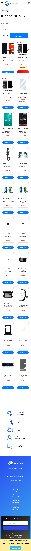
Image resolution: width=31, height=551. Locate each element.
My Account (15, 489)
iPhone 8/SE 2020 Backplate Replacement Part (23, 375)
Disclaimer (15, 509)
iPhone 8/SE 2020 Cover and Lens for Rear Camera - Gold (8, 270)
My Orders (15, 491)
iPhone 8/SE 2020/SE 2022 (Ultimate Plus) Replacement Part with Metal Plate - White (8, 95)
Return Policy (15, 505)
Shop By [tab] (5, 11)
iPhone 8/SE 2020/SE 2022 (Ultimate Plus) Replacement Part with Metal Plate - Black (23, 59)
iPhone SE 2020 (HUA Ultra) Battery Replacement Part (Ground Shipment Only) (23, 130)
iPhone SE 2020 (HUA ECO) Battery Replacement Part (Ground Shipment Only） (8, 130)
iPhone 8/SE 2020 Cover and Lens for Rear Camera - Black (8, 235)
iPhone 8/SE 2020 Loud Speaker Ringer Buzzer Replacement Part (23, 270)
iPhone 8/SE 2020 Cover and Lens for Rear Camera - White (23, 235)
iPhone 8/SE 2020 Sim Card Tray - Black (8, 339)
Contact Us (15, 502)
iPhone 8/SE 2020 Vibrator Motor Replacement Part (8, 375)
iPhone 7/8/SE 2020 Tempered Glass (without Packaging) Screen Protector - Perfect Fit (23, 95)
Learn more (21, 544)
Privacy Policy (15, 512)
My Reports (15, 494)
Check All (6, 35)
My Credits (15, 496)
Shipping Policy (15, 507)
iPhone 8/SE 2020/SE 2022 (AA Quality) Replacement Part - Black (8, 59)
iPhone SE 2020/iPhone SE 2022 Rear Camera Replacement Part (23, 165)
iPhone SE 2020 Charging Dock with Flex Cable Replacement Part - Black (8, 200)
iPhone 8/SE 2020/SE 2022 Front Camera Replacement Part (8, 165)
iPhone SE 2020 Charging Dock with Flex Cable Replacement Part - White (23, 200)
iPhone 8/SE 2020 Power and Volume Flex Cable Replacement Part (23, 305)
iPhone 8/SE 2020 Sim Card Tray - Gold (23, 339)
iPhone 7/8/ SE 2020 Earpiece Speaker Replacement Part (8, 305)
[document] (15, 545)
